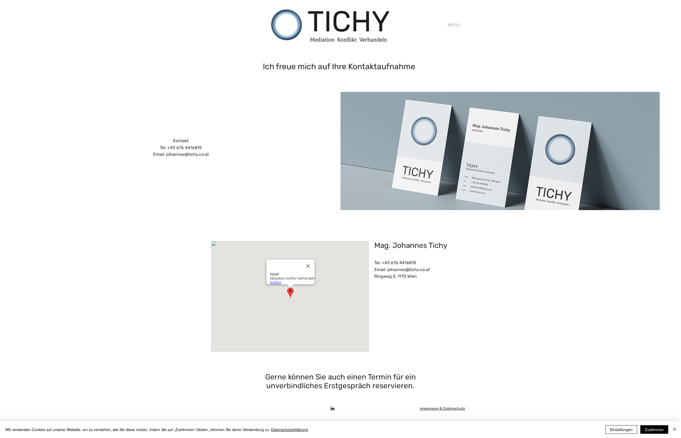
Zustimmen (654, 429)
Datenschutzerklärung (289, 429)
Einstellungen (621, 429)
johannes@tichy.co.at (187, 154)
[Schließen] (674, 429)
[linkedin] (332, 408)
